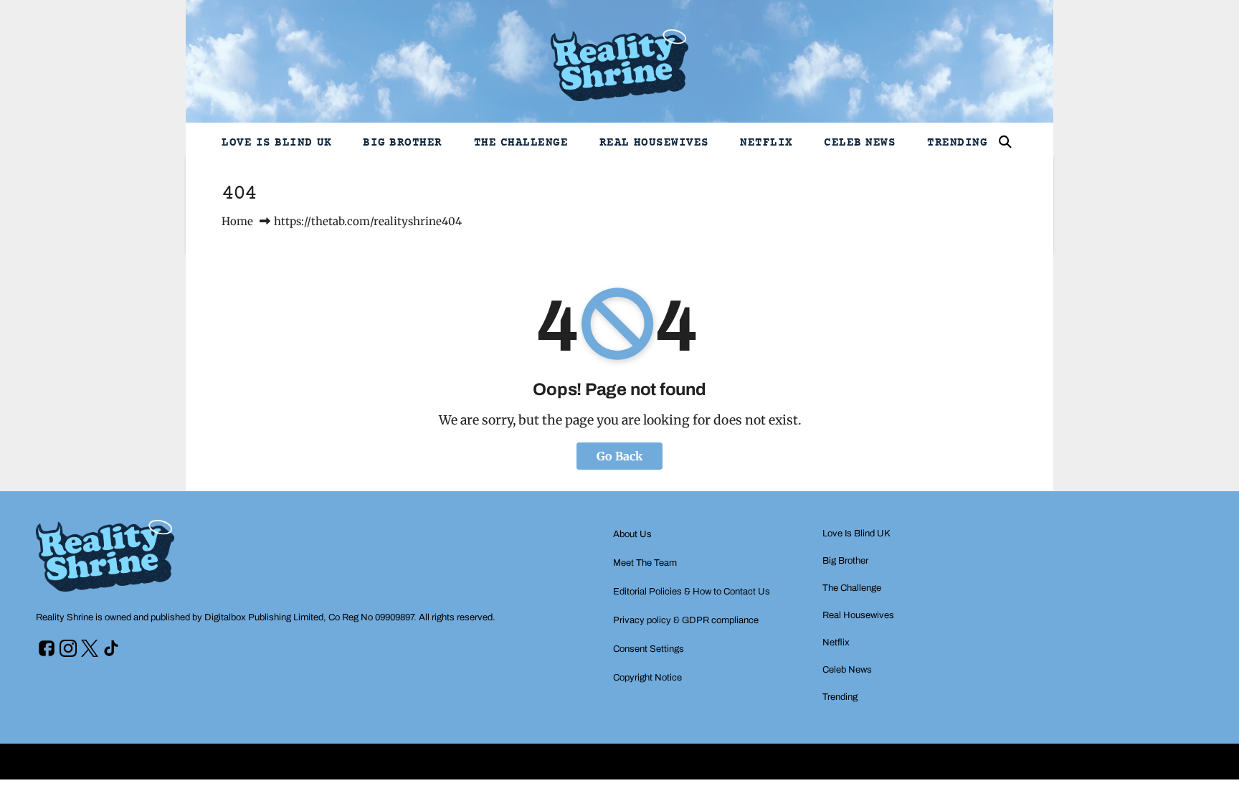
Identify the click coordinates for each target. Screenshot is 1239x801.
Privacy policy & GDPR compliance (686, 620)
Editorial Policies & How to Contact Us (691, 592)
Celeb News (860, 142)
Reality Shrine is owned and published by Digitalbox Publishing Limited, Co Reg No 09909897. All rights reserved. (265, 617)
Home (237, 221)
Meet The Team (645, 563)
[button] (1005, 142)
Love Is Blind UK (277, 142)
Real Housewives (654, 142)
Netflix (766, 142)
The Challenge (521, 142)
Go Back (619, 456)
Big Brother (402, 142)
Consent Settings (648, 649)
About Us (632, 534)
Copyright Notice (647, 678)
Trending (957, 142)
